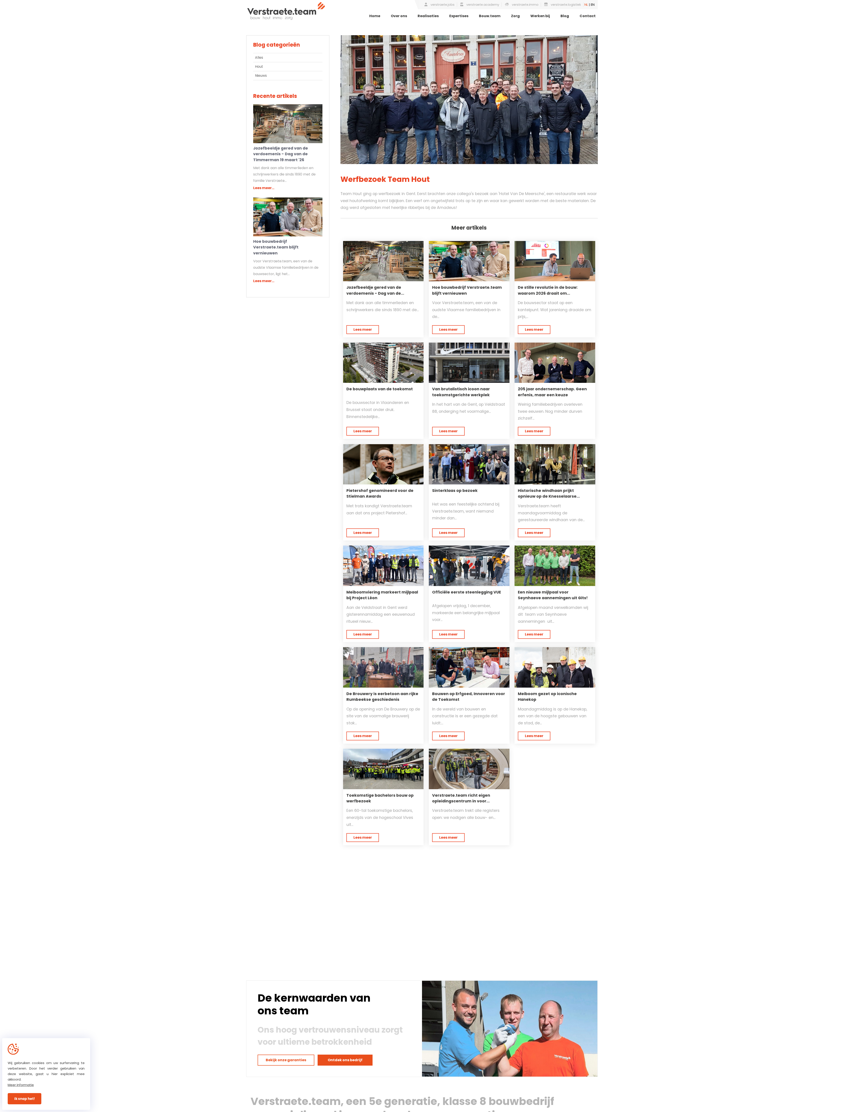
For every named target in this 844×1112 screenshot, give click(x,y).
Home (374, 15)
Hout (259, 66)
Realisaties (428, 15)
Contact (588, 15)
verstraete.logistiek (565, 4)
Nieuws (261, 75)
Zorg (515, 15)
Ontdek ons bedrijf (345, 1060)
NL (586, 4)
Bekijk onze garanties (286, 1060)
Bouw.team (489, 15)
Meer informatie (21, 1085)
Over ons (399, 15)
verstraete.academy (482, 4)
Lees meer (362, 329)
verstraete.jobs (442, 4)
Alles (259, 57)
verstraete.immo (524, 4)
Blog (564, 15)
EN (593, 4)
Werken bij (540, 15)
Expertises (458, 15)
